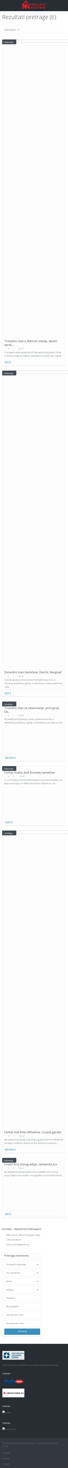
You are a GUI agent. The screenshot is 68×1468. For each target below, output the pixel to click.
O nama (5, 1458)
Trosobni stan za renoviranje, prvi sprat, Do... (32, 710)
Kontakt (5, 1464)
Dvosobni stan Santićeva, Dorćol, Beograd (32, 672)
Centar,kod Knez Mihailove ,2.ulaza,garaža (32, 1132)
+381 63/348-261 (13, 1239)
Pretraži (22, 1331)
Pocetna (6, 1453)
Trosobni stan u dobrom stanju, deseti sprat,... (30, 343)
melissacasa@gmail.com (18, 1244)
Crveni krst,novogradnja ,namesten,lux (30, 1164)
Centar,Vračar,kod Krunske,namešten (29, 772)
